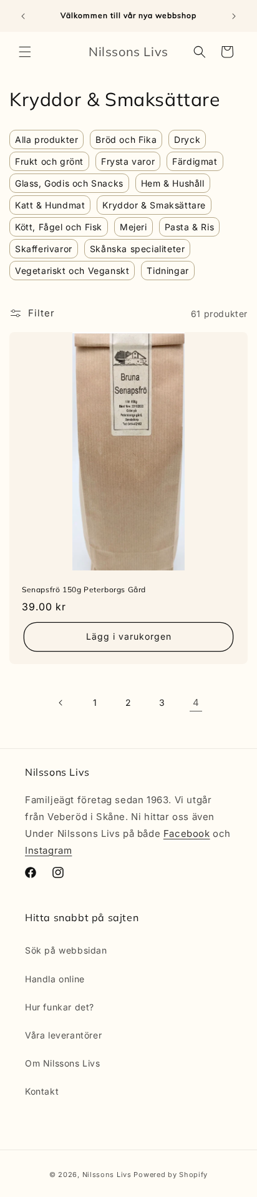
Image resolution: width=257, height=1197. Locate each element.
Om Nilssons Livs (62, 1063)
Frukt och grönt (49, 161)
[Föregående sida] (61, 702)
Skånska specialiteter (137, 248)
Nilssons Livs (107, 1174)
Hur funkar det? (59, 1007)
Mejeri (133, 227)
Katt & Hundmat (50, 205)
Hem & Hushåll (173, 183)
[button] (25, 52)
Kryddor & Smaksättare (154, 205)
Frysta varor (128, 161)
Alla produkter (46, 139)
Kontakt (42, 1091)
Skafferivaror (43, 248)
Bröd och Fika (126, 139)
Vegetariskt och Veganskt (72, 270)
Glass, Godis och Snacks (69, 183)
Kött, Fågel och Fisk (58, 227)
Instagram (48, 850)
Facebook (186, 833)
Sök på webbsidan (66, 950)
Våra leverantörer (63, 1035)
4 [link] (196, 702)
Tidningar (167, 270)
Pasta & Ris (190, 227)
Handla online (55, 979)
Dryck (187, 139)
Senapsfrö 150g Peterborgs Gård (84, 589)
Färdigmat (194, 161)
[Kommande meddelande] (234, 16)
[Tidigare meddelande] (23, 16)
